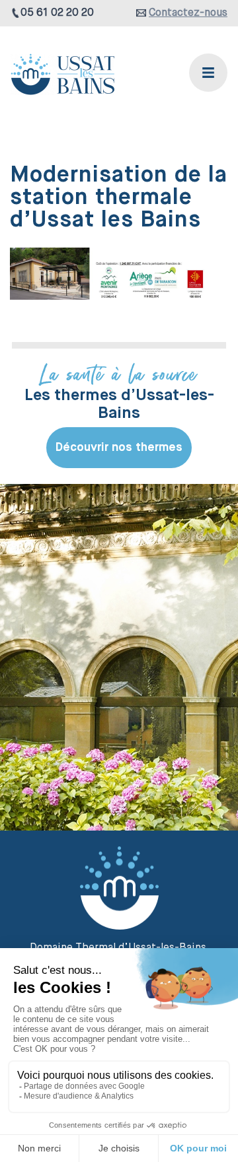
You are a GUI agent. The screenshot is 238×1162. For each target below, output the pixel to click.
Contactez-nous (188, 13)
